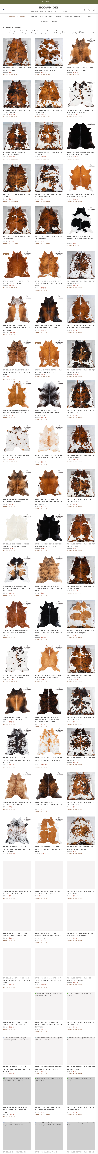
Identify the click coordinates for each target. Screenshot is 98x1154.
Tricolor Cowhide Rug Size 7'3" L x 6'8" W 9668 (81, 282)
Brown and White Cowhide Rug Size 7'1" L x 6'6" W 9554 (80, 632)
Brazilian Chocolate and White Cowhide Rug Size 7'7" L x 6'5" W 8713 (48, 1024)
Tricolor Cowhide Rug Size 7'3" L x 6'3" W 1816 (17, 238)
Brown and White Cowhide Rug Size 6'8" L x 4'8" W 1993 (48, 371)
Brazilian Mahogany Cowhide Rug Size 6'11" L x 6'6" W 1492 (16, 718)
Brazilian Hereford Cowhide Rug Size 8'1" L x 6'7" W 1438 (48, 676)
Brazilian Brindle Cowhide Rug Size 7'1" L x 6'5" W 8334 (17, 803)
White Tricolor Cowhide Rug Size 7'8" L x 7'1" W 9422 (48, 1109)
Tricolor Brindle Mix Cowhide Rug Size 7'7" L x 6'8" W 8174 (80, 326)
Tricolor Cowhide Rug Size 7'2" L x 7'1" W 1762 (81, 545)
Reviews (65, 11)
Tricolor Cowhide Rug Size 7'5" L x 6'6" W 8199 (81, 456)
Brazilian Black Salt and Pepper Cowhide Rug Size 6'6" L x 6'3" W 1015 (48, 935)
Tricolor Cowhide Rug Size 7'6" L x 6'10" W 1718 (81, 1068)
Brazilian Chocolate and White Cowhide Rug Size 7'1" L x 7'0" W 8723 (16, 588)
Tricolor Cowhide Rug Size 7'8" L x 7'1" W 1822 (17, 195)
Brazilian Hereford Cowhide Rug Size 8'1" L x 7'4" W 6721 (16, 632)
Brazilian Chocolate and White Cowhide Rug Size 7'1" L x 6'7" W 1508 (48, 502)
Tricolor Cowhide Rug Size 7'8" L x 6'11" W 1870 (17, 69)
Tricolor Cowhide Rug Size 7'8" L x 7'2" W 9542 (81, 1109)
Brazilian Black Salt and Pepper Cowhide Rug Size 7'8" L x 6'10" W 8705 (16, 760)
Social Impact (34, 11)
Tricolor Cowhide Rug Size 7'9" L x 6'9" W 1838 (81, 371)
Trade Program (57, 11)
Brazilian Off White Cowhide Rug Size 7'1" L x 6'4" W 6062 (16, 545)
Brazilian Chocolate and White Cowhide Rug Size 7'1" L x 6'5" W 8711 (16, 327)
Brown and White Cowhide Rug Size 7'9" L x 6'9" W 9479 (80, 195)
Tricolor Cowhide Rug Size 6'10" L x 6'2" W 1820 (79, 979)
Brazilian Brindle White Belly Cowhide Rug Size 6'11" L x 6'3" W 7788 (48, 283)
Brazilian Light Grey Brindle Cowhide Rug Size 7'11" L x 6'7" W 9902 (17, 980)
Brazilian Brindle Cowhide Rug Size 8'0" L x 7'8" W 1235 (17, 892)
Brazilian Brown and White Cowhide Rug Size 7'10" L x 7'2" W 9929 (49, 849)
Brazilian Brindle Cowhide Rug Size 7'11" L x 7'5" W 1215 (81, 69)
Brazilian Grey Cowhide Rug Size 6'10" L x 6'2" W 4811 (47, 892)
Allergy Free (43, 11)
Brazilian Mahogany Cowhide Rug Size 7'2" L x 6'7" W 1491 (48, 326)
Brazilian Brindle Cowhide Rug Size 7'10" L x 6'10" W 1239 (17, 501)
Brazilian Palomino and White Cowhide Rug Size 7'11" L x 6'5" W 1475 (48, 457)
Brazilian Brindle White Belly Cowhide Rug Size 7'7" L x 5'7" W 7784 (16, 1110)
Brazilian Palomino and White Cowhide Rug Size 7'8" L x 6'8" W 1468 (48, 760)
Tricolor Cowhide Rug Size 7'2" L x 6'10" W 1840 (81, 501)
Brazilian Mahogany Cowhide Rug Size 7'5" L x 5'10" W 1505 (16, 934)
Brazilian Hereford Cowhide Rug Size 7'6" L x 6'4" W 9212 (16, 412)
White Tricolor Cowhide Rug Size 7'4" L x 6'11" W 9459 (80, 111)
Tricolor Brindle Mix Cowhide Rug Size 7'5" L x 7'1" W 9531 (48, 69)
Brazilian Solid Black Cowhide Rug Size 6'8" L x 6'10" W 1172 (80, 153)
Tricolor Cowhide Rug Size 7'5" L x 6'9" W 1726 (17, 111)
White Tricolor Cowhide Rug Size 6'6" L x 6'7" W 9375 (16, 456)
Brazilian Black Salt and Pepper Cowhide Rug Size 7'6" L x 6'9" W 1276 (48, 413)
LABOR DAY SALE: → (49, 2)
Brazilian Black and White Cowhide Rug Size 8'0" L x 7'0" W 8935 (48, 633)
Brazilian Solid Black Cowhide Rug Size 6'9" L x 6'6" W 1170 (48, 545)
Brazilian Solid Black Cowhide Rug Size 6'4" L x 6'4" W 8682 (48, 1068)
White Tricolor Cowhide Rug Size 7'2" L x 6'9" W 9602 (48, 195)
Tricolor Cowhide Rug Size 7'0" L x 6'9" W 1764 (81, 759)
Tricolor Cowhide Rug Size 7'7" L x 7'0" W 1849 (81, 718)
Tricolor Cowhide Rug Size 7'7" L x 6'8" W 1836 (49, 238)
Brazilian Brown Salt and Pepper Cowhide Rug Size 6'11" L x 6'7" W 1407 (16, 1069)
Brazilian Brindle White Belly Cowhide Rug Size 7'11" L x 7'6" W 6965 (17, 372)
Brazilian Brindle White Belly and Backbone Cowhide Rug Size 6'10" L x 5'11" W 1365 (48, 719)
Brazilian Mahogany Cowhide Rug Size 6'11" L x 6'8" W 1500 (16, 1023)
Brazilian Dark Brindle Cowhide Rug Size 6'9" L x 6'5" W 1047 (48, 804)
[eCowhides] (49, 7)
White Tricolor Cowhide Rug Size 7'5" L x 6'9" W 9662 (80, 934)
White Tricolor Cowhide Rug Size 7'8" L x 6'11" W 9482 (16, 676)
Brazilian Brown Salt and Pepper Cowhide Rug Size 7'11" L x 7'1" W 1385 (16, 849)
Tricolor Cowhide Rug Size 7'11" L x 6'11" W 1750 (15, 153)
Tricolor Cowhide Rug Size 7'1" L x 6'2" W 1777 (80, 892)
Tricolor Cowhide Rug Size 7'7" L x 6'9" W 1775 (49, 111)
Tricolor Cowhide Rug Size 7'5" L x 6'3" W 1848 (81, 803)
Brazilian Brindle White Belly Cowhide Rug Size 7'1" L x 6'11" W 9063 (48, 588)
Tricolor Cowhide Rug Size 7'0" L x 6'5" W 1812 (49, 153)
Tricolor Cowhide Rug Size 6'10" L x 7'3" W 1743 (79, 676)
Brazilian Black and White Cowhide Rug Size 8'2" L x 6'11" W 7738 (81, 239)
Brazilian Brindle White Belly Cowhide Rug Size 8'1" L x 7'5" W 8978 (48, 980)
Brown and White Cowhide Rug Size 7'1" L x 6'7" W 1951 (17, 282)
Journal (50, 11)
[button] (94, 10)
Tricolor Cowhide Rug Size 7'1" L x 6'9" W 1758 (80, 1023)
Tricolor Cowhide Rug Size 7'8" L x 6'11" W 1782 (81, 587)
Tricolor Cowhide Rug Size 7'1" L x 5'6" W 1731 (80, 412)
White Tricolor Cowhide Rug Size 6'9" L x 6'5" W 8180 (80, 848)
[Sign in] (89, 10)
